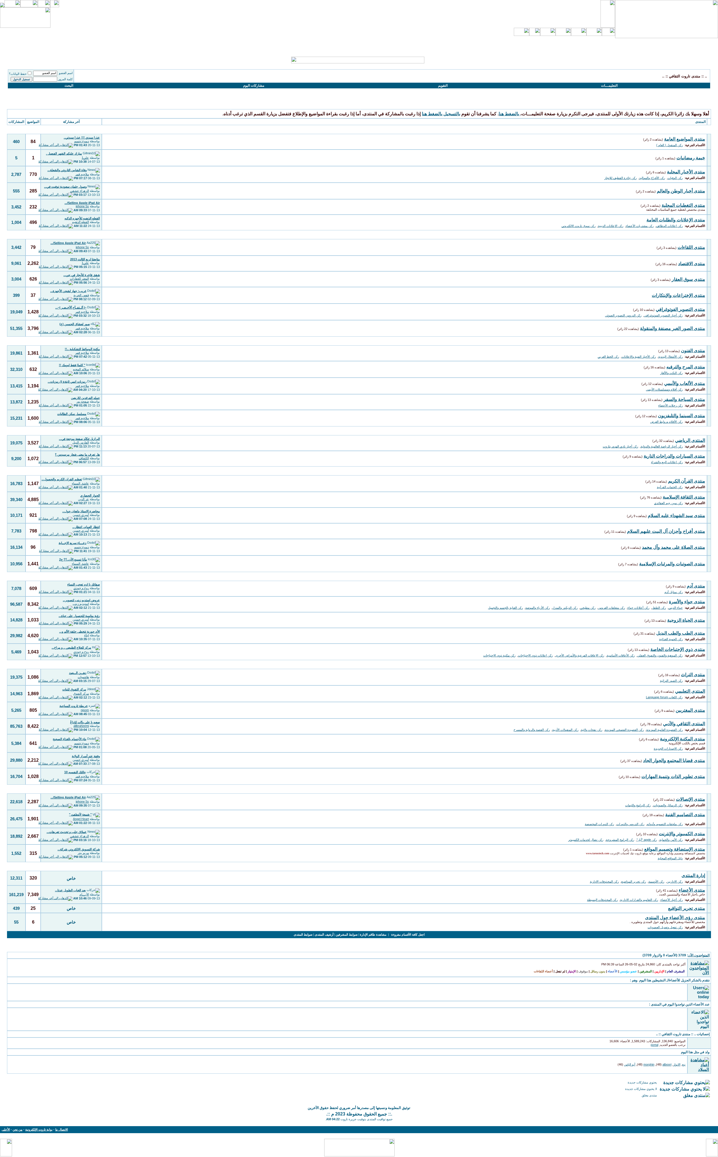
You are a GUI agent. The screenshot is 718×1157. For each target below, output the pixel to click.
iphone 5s (82, 206)
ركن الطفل (659, 607)
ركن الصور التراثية (671, 680)
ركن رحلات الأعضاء (670, 405)
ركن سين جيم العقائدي (668, 503)
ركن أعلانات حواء (638, 607)
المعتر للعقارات (79, 278)
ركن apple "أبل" (647, 839)
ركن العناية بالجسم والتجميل (505, 607)
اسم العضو (66, 73)
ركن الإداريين (675, 881)
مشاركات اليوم (253, 86)
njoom (85, 710)
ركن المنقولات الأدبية (565, 729)
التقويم (443, 86)
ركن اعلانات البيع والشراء (667, 462)
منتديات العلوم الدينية (689, 471)
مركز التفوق (81, 693)
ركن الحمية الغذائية (671, 639)
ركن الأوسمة (656, 881)
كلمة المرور (65, 79)
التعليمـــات (609, 86)
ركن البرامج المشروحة (620, 839)
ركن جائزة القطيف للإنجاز (620, 178)
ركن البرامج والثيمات (638, 805)
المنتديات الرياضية (692, 430)
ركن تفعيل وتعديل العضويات (665, 927)
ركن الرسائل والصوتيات (668, 805)
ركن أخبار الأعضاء (672, 899)
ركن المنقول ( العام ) (669, 145)
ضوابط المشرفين (347, 934)
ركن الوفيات (675, 178)
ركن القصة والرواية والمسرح (532, 729)
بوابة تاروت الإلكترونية (38, 1129)
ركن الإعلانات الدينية (610, 226)
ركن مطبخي (587, 607)
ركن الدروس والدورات (630, 824)
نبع (683, 1064)
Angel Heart (81, 819)
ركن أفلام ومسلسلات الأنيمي (664, 389)
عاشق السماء (80, 483)
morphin (648, 1064)
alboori (666, 1064)
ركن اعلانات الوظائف (669, 226)
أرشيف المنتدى (324, 934)
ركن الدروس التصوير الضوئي (623, 315)
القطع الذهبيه (80, 222)
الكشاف (84, 458)
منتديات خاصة (696, 866)
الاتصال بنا (61, 1129)
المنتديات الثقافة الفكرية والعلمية (678, 664)
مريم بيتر (83, 853)
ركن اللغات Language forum (664, 697)
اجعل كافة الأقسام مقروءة (408, 934)
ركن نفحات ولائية (591, 729)
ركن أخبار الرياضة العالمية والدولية (662, 446)
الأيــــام (84, 894)
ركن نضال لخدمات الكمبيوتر (585, 839)
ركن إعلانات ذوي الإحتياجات (535, 655)
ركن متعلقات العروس (611, 607)
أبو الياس (629, 1064)
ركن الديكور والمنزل (564, 607)
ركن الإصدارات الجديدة (668, 748)
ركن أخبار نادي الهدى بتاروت (620, 446)
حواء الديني (675, 607)
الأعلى (6, 1129)
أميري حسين (81, 514)
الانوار (676, 1064)
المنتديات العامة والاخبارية (685, 129)
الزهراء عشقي (79, 190)
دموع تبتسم (81, 141)
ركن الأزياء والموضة (537, 607)
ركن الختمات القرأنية (670, 487)
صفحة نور (82, 401)
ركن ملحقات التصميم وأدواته (665, 824)
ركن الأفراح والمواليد (652, 178)
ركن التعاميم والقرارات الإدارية (639, 899)
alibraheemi (81, 725)
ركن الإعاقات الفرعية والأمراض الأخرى (579, 655)
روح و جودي (81, 588)
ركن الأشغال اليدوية (670, 356)
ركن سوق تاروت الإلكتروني (578, 226)
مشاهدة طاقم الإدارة (373, 934)
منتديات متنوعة (695, 234)
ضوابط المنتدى (303, 934)
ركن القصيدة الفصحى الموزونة (624, 729)
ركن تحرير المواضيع (633, 881)
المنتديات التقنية (694, 789)
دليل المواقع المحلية (670, 858)
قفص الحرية (81, 295)
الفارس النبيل (80, 442)
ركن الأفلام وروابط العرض (666, 421)
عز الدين (83, 499)
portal (654, 1044)
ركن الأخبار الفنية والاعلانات (639, 356)
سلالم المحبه (81, 369)
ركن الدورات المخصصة (599, 824)
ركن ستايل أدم (673, 592)
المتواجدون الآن (699, 955)
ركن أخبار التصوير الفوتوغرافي (663, 315)
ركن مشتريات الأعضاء (639, 226)
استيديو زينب (81, 603)
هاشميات (83, 677)
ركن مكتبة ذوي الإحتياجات (499, 655)
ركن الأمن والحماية (671, 839)
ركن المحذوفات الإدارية (604, 881)
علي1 (85, 157)
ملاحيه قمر (82, 174)
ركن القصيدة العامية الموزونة (664, 729)
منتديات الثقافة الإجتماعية (685, 576)
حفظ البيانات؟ (18, 73)
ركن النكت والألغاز (671, 373)
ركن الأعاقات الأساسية (621, 655)
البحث (69, 86)
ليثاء (86, 635)
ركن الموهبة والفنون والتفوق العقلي (660, 655)
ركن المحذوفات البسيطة (602, 899)
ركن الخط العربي (608, 356)
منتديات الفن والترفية (689, 341)
